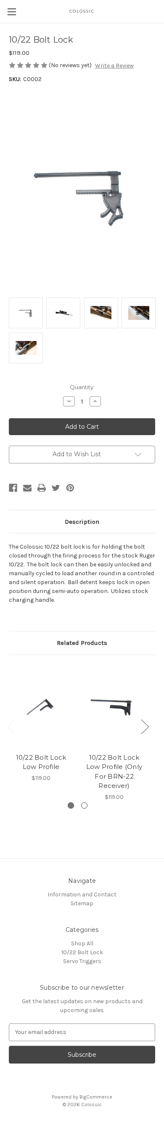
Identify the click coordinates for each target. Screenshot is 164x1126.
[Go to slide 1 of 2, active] (71, 805)
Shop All (82, 943)
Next (144, 726)
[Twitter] (56, 488)
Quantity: (82, 387)
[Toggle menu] (11, 11)
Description (82, 521)
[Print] (41, 488)
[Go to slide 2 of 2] (84, 805)
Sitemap (82, 903)
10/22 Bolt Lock (82, 952)
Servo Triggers (82, 961)
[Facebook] (13, 488)
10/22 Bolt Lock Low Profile (41, 762)
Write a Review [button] (114, 65)
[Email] (27, 488)
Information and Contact (82, 894)
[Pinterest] (70, 488)
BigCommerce (95, 1097)
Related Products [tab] (82, 643)
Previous (11, 726)
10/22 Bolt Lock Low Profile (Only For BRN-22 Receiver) (114, 771)
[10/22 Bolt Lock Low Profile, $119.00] (41, 706)
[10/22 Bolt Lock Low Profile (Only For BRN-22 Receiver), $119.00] (114, 706)
